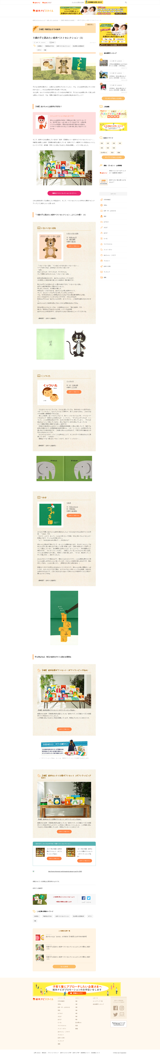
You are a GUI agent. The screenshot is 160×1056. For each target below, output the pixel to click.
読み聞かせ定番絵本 (78, 46)
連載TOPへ (90, 24)
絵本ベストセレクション (63, 46)
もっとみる (64, 966)
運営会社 (44, 1052)
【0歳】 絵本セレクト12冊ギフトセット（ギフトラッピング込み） (59, 819)
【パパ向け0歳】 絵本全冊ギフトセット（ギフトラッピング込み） (54, 851)
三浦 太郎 (75, 385)
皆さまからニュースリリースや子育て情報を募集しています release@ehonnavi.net (118, 1024)
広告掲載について (95, 1052)
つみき (69, 503)
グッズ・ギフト (108, 249)
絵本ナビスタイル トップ (39, 20)
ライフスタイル (108, 244)
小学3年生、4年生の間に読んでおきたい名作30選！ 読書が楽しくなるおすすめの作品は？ (117, 89)
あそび (105, 233)
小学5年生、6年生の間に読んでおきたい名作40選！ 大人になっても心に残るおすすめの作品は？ (118, 77)
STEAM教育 (107, 199)
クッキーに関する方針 (78, 2)
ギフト (39, 50)
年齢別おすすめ (49, 46)
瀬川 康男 (72, 239)
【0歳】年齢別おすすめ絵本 (67, 20)
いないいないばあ (72, 233)
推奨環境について (85, 1052)
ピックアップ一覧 (98, 1001)
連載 (53, 42)
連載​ (105, 277)
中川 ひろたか (73, 507)
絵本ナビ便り (107, 266)
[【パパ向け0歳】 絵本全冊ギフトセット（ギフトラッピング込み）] (40, 854)
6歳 (114, 148)
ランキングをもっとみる (113, 98)
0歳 (45, 50)
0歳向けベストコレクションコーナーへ (64, 193)
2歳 (114, 143)
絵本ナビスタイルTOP (65, 1052)
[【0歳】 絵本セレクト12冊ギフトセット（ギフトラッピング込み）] (64, 817)
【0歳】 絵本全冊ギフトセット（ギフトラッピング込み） (56, 710)
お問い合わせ (37, 1052)
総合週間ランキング (98, 1004)
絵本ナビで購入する (74, 246)
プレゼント (107, 260)
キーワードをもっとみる (113, 157)
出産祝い (40, 46)
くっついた (70, 381)
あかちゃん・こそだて (110, 255)
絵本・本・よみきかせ (52, 20)
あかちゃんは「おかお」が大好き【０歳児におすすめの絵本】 (66, 936)
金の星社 (74, 511)
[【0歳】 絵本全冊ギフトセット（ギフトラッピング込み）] (64, 708)
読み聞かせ (104, 152)
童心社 (73, 241)
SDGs (105, 205)
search (125, 2)
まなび (105, 227)
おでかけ (106, 222)
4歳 (102, 148)
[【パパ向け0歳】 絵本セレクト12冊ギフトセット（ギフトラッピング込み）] (70, 855)
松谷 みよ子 (73, 237)
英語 (112, 152)
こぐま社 (74, 387)
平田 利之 (72, 509)
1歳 (108, 143)
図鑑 (119, 152)
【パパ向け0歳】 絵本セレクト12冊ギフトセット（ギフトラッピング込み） (85, 852)
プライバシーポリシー (53, 1052)
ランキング (107, 272)
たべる (105, 238)
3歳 (120, 143)
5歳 (108, 148)
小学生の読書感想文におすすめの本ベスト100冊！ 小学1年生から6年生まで (118, 65)
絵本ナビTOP (76, 1052)
